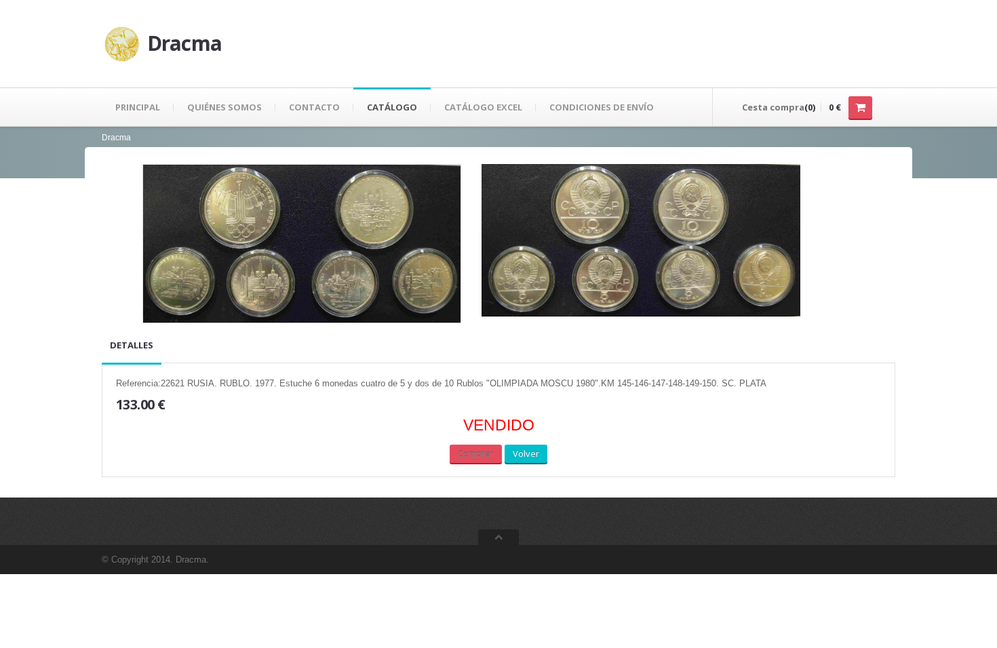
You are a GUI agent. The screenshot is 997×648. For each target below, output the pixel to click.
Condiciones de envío (601, 107)
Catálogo (392, 107)
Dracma (116, 137)
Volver (526, 453)
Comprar (476, 453)
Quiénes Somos (224, 107)
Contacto (314, 107)
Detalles (131, 345)
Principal (137, 107)
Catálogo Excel (483, 107)
